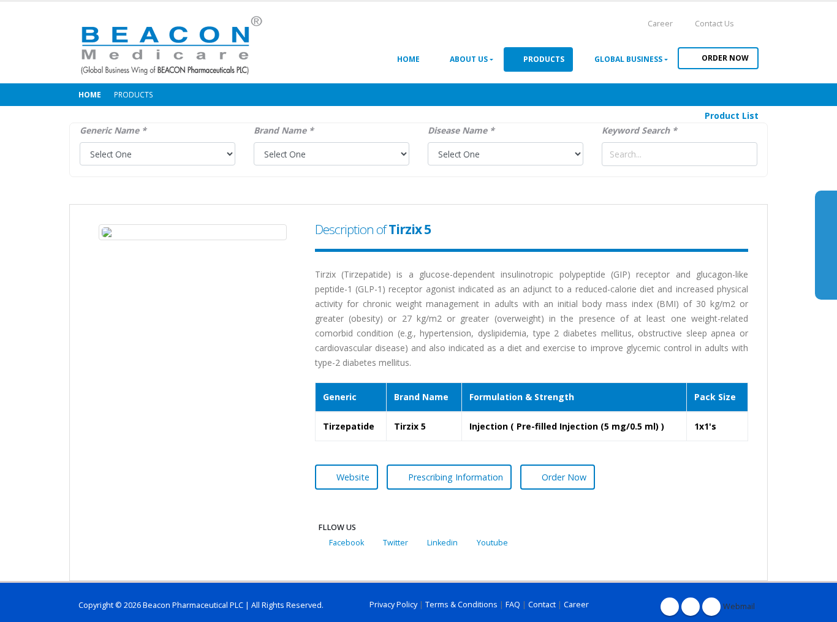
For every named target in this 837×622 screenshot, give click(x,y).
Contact (542, 604)
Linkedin (442, 542)
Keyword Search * (639, 130)
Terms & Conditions (461, 604)
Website (352, 477)
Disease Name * (461, 130)
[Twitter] (690, 606)
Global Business (626, 59)
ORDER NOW (725, 58)
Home (406, 59)
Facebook (346, 542)
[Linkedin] (711, 606)
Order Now (564, 477)
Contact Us (713, 23)
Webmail (732, 606)
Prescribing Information (455, 477)
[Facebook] (670, 606)
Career (659, 23)
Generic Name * (113, 130)
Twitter (395, 542)
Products (542, 59)
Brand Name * (284, 130)
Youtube (492, 542)
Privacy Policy (393, 604)
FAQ (513, 604)
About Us (467, 59)
